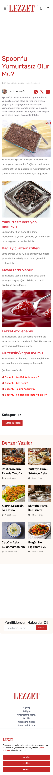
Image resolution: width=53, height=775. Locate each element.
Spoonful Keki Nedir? (16, 383)
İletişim (26, 711)
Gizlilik (26, 718)
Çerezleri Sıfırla (26, 725)
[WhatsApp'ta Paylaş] (36, 92)
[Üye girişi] (40, 8)
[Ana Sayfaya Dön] (26, 695)
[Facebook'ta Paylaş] (47, 92)
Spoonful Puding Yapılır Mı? (20, 388)
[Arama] (48, 8)
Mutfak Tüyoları (12, 422)
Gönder (41, 627)
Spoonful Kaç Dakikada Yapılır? (22, 377)
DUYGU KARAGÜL (16, 91)
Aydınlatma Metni (26, 714)
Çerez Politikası (26, 721)
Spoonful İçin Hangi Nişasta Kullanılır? (26, 394)
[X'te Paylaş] (41, 92)
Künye (26, 707)
